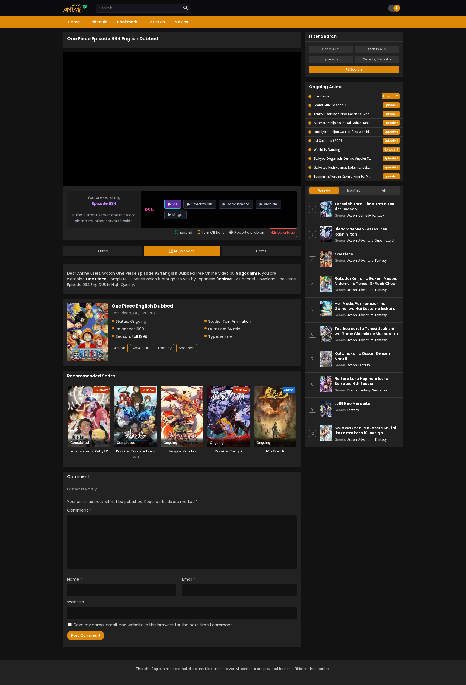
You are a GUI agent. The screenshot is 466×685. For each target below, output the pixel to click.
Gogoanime (247, 273)
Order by (376, 59)
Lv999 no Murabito (352, 403)
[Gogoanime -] (75, 11)
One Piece (344, 254)
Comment (79, 510)
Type (329, 59)
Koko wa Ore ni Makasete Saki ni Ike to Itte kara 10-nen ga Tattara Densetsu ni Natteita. (365, 433)
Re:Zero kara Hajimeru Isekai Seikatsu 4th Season (362, 381)
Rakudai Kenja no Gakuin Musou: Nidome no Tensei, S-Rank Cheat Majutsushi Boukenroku (366, 283)
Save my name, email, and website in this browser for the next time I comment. (153, 625)
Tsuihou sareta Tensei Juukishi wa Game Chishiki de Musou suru (366, 331)
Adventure (141, 347)
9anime (224, 279)
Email (188, 579)
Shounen (186, 347)
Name (74, 579)
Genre (329, 49)
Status (375, 49)
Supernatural (384, 240)
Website (75, 602)
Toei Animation (236, 321)
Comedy (364, 215)
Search (355, 69)
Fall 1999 (139, 336)
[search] (185, 8)
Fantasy (165, 347)
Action (119, 347)
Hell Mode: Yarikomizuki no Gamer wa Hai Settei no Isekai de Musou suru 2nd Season (366, 308)
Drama (352, 390)
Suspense (379, 390)
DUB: (149, 209)
